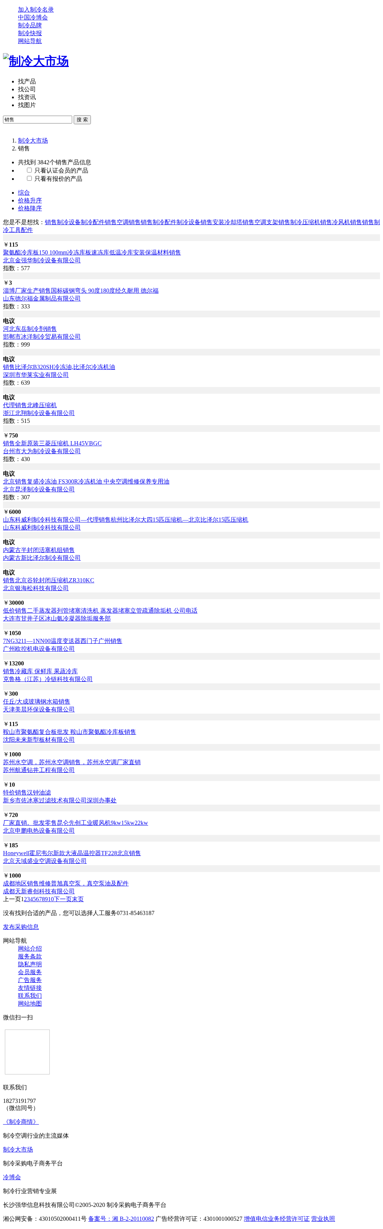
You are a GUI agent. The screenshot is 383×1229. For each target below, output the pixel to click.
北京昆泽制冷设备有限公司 (39, 489)
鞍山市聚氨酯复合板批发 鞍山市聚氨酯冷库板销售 (69, 732)
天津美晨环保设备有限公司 (39, 709)
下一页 (63, 899)
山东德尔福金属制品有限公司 (42, 298)
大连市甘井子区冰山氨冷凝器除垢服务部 (57, 618)
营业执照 (323, 1219)
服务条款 (30, 956)
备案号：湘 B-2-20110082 (121, 1219)
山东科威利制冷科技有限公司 (42, 527)
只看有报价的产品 (57, 179)
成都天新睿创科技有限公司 (39, 891)
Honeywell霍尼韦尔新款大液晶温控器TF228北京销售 (72, 853)
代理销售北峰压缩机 (30, 405)
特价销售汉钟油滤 (27, 792)
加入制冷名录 (36, 9)
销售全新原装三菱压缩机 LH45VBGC (52, 443)
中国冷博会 (33, 17)
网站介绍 (30, 948)
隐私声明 (30, 964)
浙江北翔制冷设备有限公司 (39, 413)
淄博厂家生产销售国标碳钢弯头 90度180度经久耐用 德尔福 (81, 290)
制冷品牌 (30, 25)
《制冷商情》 (21, 1122)
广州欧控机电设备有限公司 (39, 649)
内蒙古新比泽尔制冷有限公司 (42, 558)
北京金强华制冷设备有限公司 (42, 260)
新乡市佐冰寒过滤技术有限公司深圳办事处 (60, 800)
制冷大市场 (33, 140)
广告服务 (30, 980)
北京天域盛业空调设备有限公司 (45, 861)
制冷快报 (30, 33)
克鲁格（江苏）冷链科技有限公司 (48, 679)
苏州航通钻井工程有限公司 (39, 770)
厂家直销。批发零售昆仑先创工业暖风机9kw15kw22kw (75, 823)
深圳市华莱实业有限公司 (36, 375)
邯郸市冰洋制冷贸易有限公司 (42, 336)
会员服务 (30, 972)
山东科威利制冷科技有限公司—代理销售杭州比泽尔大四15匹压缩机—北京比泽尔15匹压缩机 (125, 519)
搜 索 (82, 119)
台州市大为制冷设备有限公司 (42, 451)
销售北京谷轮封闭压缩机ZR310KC (48, 580)
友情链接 (30, 988)
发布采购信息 (21, 927)
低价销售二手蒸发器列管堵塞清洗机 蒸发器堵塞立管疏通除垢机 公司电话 (100, 610)
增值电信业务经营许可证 (277, 1219)
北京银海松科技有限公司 (36, 588)
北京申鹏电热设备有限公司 (39, 830)
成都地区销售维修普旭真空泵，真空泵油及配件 (66, 883)
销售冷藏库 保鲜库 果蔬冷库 (40, 671)
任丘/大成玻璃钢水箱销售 (36, 701)
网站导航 (30, 41)
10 (51, 899)
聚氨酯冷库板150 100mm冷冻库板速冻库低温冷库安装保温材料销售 (92, 252)
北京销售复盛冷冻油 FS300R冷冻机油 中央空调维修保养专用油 (86, 481)
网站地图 (30, 1003)
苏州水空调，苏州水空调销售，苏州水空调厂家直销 (72, 762)
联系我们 (30, 995)
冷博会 (12, 1177)
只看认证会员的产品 (60, 170)
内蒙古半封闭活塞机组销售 (39, 550)
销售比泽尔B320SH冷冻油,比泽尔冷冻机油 (59, 367)
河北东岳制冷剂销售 (30, 329)
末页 (78, 899)
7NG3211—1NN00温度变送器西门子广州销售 (62, 641)
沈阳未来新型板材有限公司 (39, 740)
